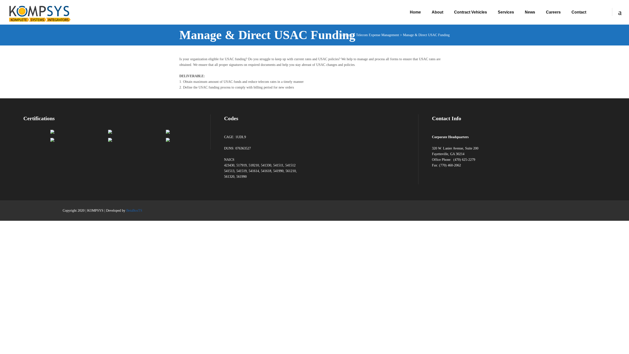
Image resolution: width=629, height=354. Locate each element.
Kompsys (345, 35)
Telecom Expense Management (377, 35)
